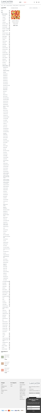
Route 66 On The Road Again (6, 237)
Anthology (4, 22)
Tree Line (4, 253)
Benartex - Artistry (5, 23)
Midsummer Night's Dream (6, 215)
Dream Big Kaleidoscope (5, 134)
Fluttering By (5, 147)
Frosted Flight (5, 155)
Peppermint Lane (5, 226)
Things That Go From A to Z (6, 249)
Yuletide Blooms (5, 278)
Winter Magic (5, 266)
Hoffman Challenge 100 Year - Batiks (6, 174)
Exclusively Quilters (5, 54)
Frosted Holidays (5, 157)
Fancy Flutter (5, 139)
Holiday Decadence (6, 184)
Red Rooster (4, 315)
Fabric (25, 2)
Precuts (4, 233)
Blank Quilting (4, 36)
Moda (3, 297)
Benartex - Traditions (5, 34)
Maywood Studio (5, 292)
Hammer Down (5, 169)
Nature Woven (5, 217)
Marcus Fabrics (4, 289)
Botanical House (5, 102)
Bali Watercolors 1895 (6, 85)
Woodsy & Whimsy (6, 271)
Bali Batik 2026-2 (5, 67)
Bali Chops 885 (5, 82)
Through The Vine (6, 251)
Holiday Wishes (5, 189)
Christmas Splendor (6, 116)
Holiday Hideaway (6, 186)
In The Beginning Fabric (5, 281)
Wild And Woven (5, 262)
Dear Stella (4, 46)
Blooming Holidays (6, 97)
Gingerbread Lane (6, 164)
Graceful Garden (5, 166)
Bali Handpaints (5, 83)
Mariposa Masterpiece (5, 208)
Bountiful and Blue (6, 99)
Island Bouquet (5, 194)
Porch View (5, 231)
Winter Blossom (5, 276)
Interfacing (4, 15)
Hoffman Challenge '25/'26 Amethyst (6, 183)
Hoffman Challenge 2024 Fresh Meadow (6, 180)
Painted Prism (5, 222)
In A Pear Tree (5, 192)
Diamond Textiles (5, 47)
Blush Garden (5, 96)
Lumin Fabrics (4, 286)
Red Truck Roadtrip (6, 234)
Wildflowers (5, 273)
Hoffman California (5, 65)
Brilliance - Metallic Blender (6, 107)
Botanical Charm (5, 101)
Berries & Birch (5, 87)
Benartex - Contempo (5, 28)
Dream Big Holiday (6, 131)
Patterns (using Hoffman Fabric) (5, 224)
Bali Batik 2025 (5, 78)
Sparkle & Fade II (5, 242)
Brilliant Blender (5, 104)
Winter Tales (5, 268)
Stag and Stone (5, 243)
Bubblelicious (5, 108)
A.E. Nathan (4, 18)
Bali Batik (4, 72)
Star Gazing (5, 245)
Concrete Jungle (5, 118)
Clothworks (4, 42)
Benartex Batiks (4, 27)
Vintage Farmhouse (6, 254)
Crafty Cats (5, 123)
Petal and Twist (5, 229)
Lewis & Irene (4, 284)
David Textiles (4, 44)
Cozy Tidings (5, 120)
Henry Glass (4, 64)
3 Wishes (3, 17)
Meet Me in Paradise (6, 209)
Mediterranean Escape (5, 205)
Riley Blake (4, 316)
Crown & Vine (5, 125)
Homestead (5, 191)
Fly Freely (4, 149)
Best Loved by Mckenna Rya (5, 89)
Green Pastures (5, 168)
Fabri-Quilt (4, 55)
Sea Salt (4, 240)
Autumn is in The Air (6, 70)
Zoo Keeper (5, 274)
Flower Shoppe (5, 145)
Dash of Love (5, 126)
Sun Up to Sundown (6, 247)
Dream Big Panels (6, 128)
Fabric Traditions (5, 57)
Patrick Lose (4, 310)
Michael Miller (4, 294)
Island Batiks (4, 283)
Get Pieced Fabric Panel (5, 161)
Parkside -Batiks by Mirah (5, 308)
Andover (3, 20)
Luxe (4, 202)
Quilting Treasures (5, 313)
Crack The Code (5, 121)
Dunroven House (5, 49)
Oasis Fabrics (4, 302)
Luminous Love (5, 201)
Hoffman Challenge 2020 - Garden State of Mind (6, 176)
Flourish (4, 144)
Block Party (5, 91)
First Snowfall (5, 142)
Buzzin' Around (5, 110)
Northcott (3, 301)
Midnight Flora (5, 211)
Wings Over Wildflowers (5, 265)
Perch (4, 228)
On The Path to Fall (6, 220)
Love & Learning (5, 199)
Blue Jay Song (5, 94)
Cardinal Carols (5, 113)
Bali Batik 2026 (5, 80)
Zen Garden (5, 279)
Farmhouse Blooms (6, 140)
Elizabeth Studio (4, 52)
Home (20, 2)
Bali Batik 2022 (5, 77)
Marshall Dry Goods (5, 291)
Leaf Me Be (5, 197)
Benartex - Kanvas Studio (5, 31)
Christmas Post (5, 115)
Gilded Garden (5, 163)
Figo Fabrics (4, 59)
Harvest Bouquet (5, 171)
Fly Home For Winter (6, 150)
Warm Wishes (5, 259)
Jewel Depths (5, 196)
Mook (3, 299)
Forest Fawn (5, 152)
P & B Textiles (4, 304)
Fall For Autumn (5, 137)
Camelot (3, 39)
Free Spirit (4, 62)
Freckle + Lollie (4, 60)
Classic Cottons (4, 41)
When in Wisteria (5, 260)
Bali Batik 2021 (5, 75)
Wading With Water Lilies (6, 257)
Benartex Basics (4, 25)
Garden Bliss (5, 158)
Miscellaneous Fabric (5, 296)
